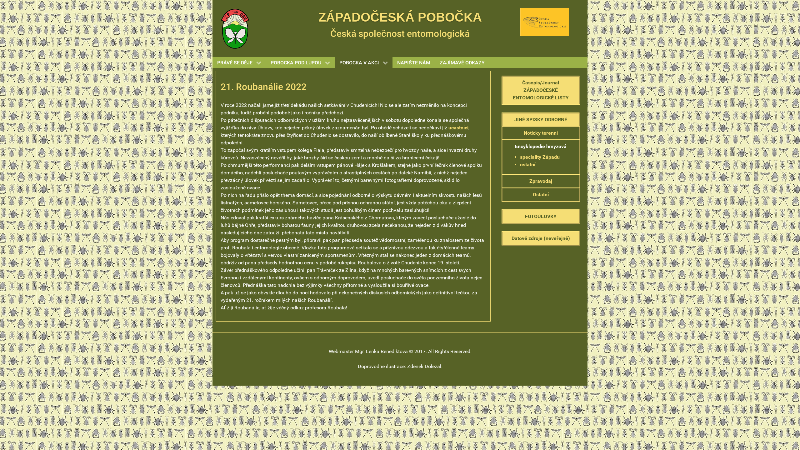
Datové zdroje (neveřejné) (541, 238)
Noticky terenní (541, 133)
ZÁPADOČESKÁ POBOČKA (400, 17)
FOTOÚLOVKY (541, 216)
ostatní (527, 165)
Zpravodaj (540, 181)
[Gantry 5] (235, 28)
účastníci (458, 128)
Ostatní (541, 195)
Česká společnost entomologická (400, 33)
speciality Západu (540, 157)
